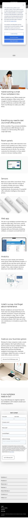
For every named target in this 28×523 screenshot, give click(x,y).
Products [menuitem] (3, 480)
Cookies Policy (13, 21)
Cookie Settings (14, 33)
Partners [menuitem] (3, 487)
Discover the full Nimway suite (10, 359)
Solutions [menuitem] (3, 477)
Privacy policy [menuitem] (4, 507)
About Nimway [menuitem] (5, 490)
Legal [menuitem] (2, 506)
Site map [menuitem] (3, 511)
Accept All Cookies (14, 37)
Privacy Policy (11, 451)
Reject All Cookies (14, 41)
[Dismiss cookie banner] (23, 5)
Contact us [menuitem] (4, 494)
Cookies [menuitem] (3, 509)
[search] (26, 2)
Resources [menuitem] (3, 484)
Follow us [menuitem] (3, 497)
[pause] (14, 55)
